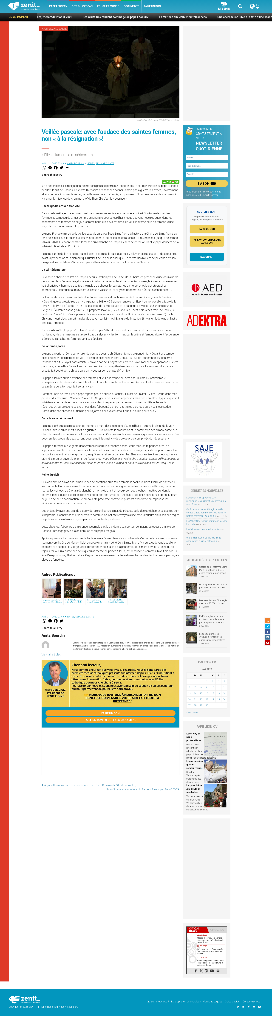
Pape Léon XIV (58, 6)
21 (195, 699)
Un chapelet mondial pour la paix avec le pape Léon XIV (213, 586)
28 (195, 705)
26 (224, 699)
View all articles (51, 654)
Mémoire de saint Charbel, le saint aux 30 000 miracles (213, 602)
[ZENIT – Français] (27, 6)
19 (224, 693)
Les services (194, 1001)
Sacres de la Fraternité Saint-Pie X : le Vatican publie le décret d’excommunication (213, 570)
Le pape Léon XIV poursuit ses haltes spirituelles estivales (194, 792)
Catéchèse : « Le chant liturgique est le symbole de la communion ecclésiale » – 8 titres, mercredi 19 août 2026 (206, 512)
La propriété (178, 1001)
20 (189, 699)
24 (212, 699)
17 (212, 693)
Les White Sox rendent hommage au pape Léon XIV (67, 17)
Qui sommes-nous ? (158, 1001)
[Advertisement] (110, 754)
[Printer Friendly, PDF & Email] (170, 182)
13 (189, 693)
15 (201, 693)
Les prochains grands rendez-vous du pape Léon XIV (194, 768)
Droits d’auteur (232, 1001)
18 (218, 693)
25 (218, 699)
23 (207, 699)
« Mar (189, 712)
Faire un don (152, 6)
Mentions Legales (212, 1001)
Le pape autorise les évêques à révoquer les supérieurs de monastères (212, 637)
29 (201, 705)
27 (189, 705)
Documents (131, 6)
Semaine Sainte (58, 28)
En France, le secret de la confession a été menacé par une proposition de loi (211, 619)
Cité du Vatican (82, 6)
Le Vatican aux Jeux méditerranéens (134, 17)
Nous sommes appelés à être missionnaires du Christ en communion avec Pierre (206, 501)
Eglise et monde (108, 6)
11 (218, 687)
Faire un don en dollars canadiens (110, 720)
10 (212, 687)
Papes (44, 28)
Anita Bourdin (75, 163)
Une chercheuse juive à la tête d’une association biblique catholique (213, 17)
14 (195, 693)
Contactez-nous (251, 1001)
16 (207, 693)
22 (201, 699)
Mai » (195, 712)
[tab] (197, 930)
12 (224, 687)
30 (207, 705)
